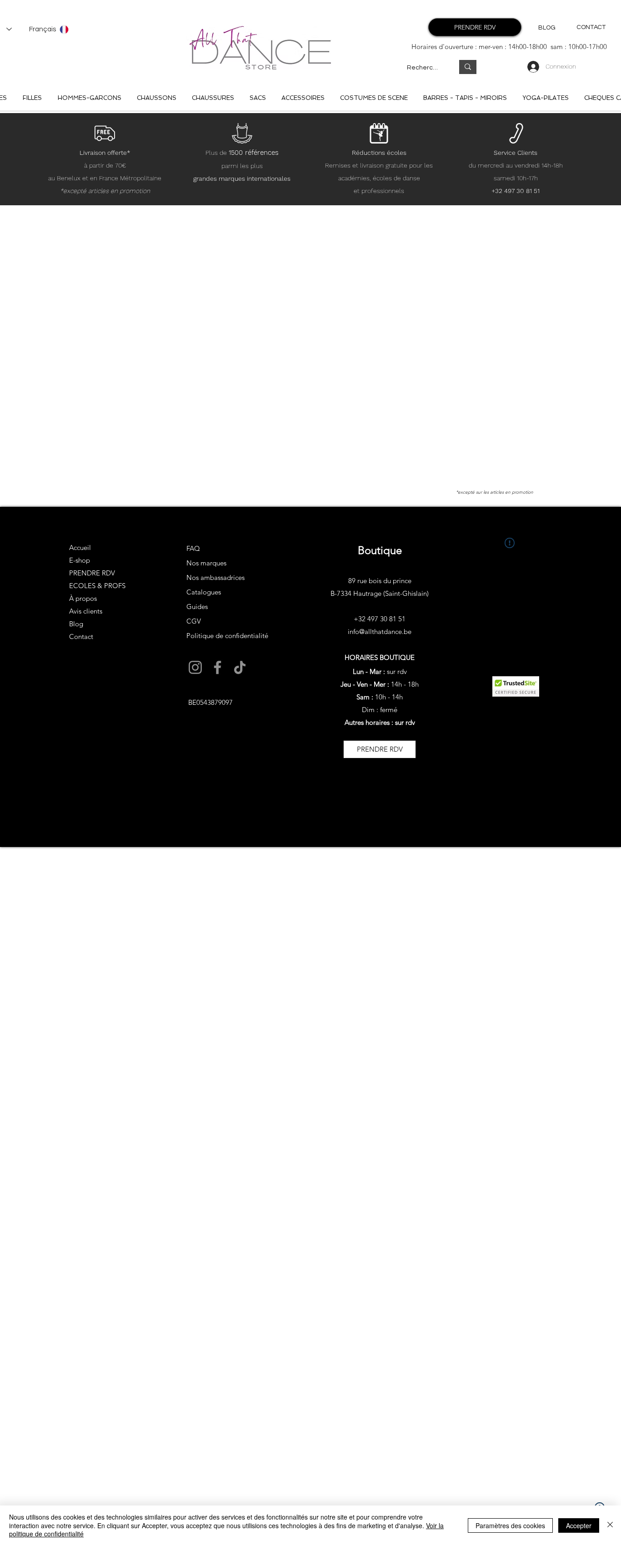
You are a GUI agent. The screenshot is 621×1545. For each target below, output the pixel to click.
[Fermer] (610, 1525)
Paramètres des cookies (510, 1525)
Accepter (578, 1525)
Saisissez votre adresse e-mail (177, 811)
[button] (186, 899)
